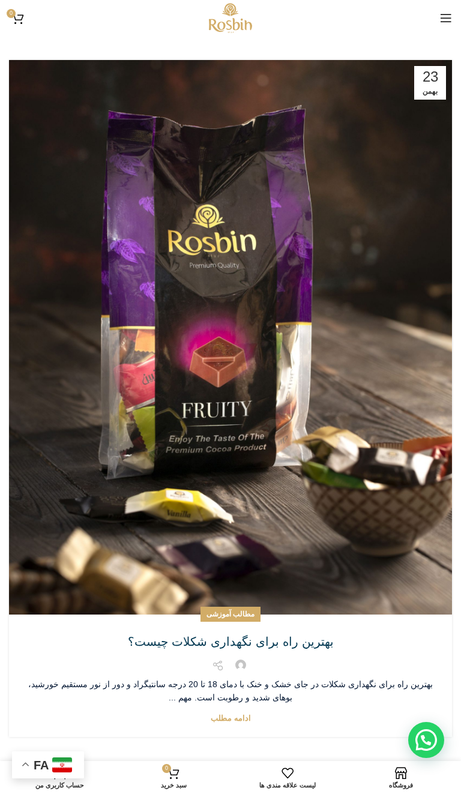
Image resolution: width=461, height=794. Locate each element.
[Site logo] (230, 17)
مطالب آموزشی (230, 614)
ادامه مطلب (231, 718)
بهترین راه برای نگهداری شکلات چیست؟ (231, 641)
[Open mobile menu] (446, 18)
